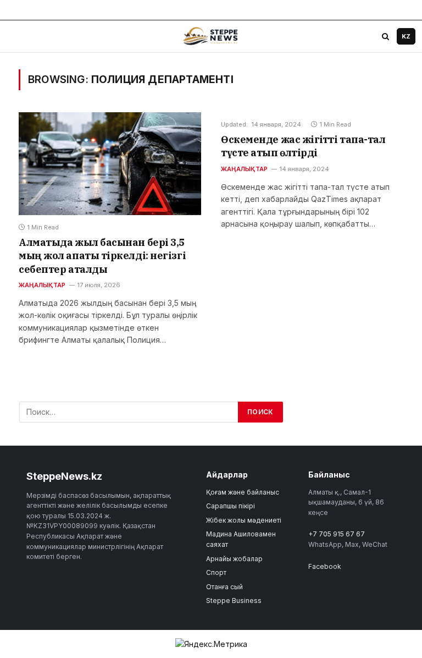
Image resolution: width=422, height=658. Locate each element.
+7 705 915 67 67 (336, 534)
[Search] (385, 36)
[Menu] (17, 36)
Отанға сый (224, 587)
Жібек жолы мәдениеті (243, 520)
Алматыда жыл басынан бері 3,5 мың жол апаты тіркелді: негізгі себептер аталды (102, 256)
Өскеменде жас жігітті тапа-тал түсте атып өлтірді (303, 146)
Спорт (216, 572)
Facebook (324, 566)
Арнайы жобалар (234, 559)
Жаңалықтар (42, 285)
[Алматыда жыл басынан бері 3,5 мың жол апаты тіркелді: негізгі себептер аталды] (110, 163)
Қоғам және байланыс (242, 492)
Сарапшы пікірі (230, 506)
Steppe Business (234, 600)
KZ (406, 36)
